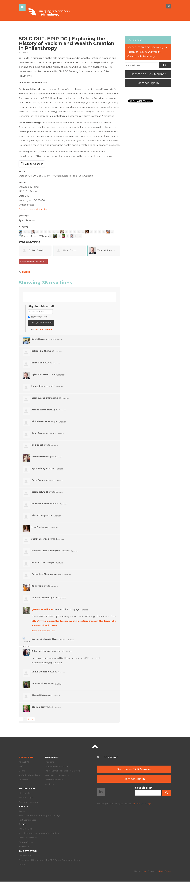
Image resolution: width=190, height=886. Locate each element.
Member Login (26, 797)
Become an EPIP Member (148, 74)
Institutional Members (29, 775)
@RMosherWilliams (42, 609)
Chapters (23, 779)
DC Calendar (134, 40)
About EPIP (26, 757)
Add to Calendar (34, 163)
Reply (34, 631)
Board (22, 771)
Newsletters (24, 846)
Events (23, 806)
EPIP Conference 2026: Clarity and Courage (39, 815)
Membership (27, 788)
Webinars (49, 784)
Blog (22, 824)
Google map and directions (34, 209)
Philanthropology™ (54, 779)
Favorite (51, 631)
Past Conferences (27, 820)
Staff (21, 766)
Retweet (42, 631)
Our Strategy (28, 851)
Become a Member (28, 802)
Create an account (43, 329)
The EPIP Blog (25, 829)
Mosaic (143, 871)
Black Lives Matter (28, 837)
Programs (51, 757)
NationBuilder (165, 871)
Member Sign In (148, 83)
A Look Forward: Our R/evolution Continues (39, 833)
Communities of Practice (56, 766)
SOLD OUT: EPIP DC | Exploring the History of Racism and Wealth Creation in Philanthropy (147, 52)
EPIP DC (26, 272)
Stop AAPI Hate (26, 842)
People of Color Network (57, 775)
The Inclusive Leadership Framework (62, 771)
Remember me (39, 316)
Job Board (111, 757)
